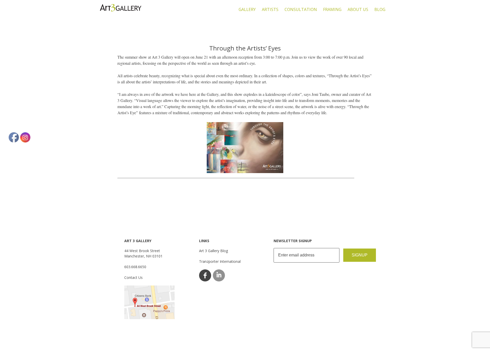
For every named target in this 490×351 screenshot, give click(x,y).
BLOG (379, 9)
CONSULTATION (301, 9)
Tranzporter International (220, 261)
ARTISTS (270, 9)
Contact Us (133, 277)
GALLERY (247, 9)
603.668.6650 (135, 266)
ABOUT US (358, 9)
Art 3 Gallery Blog (213, 250)
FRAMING (332, 9)
